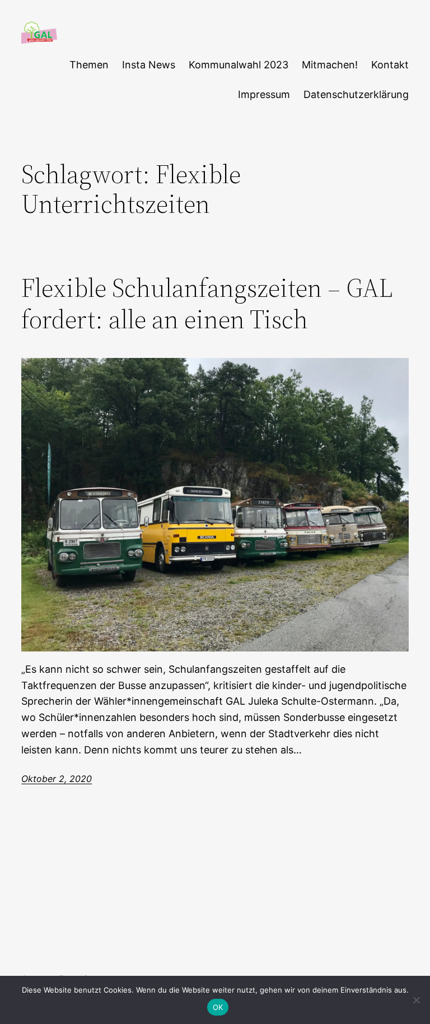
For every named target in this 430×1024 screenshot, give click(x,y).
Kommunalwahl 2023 (238, 65)
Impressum (264, 94)
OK (218, 1007)
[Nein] (416, 1000)
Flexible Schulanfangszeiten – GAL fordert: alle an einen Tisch (206, 303)
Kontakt (390, 65)
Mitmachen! (330, 65)
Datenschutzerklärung (356, 94)
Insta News (148, 65)
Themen (89, 65)
